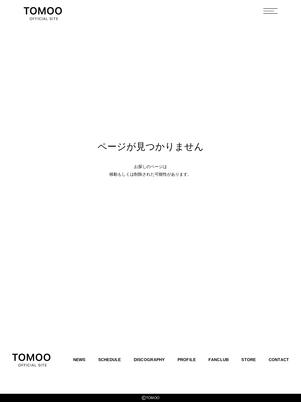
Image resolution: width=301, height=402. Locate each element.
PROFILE (187, 359)
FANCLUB (218, 359)
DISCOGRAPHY (149, 359)
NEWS (79, 359)
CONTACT (279, 359)
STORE (248, 359)
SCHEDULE (109, 359)
